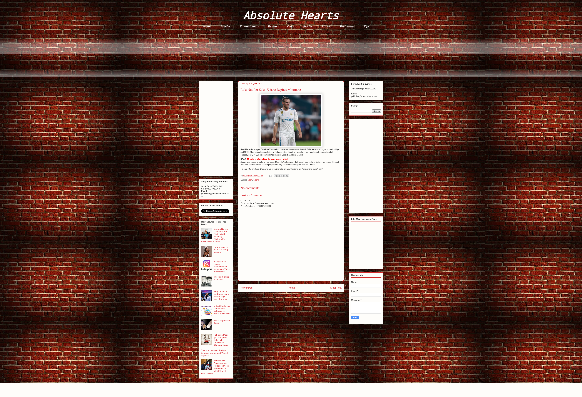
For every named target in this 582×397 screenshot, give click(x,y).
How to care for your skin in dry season (221, 249)
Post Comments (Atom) (297, 296)
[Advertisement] (290, 55)
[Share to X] (281, 175)
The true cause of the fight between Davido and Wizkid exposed (214, 353)
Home (207, 26)
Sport (250, 180)
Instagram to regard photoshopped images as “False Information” (222, 266)
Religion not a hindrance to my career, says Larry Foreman (221, 295)
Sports (326, 26)
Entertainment (249, 26)
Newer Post (247, 287)
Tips (367, 26)
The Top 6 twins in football (221, 278)
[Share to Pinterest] (287, 175)
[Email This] (275, 175)
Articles (225, 26)
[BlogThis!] (278, 175)
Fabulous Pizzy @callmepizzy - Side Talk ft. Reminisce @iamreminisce (221, 340)
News (290, 26)
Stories (308, 26)
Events (273, 26)
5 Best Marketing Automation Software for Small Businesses (222, 310)
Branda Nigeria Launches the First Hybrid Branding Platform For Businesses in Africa (214, 235)
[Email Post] (270, 176)
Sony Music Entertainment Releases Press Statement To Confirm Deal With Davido (215, 367)
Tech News (347, 26)
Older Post (335, 287)
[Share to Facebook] (284, 175)
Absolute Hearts (291, 15)
